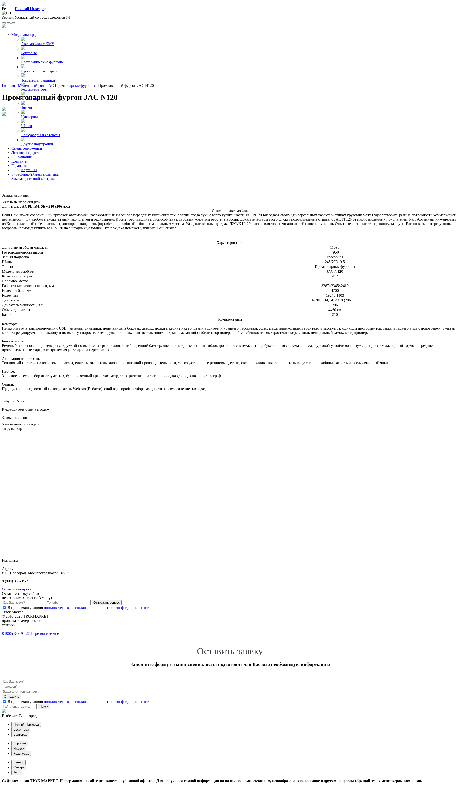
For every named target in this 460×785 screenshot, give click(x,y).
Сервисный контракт (38, 179)
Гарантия (19, 166)
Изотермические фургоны (42, 62)
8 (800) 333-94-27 (25, 174)
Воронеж (19, 743)
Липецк (18, 762)
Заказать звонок (24, 179)
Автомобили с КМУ (37, 44)
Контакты (20, 161)
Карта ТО (29, 170)
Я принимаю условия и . (80, 608)
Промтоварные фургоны (41, 71)
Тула (16, 772)
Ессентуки (21, 729)
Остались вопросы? (18, 589)
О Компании (22, 157)
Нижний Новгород (26, 724)
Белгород (20, 734)
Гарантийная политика (40, 174)
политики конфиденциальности (124, 608)
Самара (18, 767)
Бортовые (29, 53)
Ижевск (18, 748)
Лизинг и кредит (25, 153)
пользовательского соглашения (69, 608)
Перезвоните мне (45, 634)
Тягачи (26, 108)
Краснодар (21, 753)
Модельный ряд (24, 35)
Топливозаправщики (38, 80)
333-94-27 (16, 634)
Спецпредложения (27, 148)
